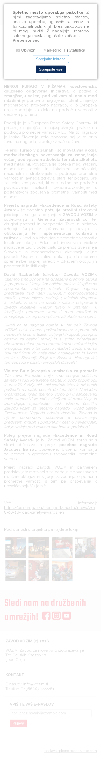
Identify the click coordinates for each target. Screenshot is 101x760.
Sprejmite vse (50, 69)
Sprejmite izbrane (51, 59)
